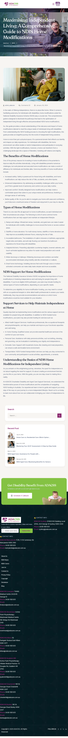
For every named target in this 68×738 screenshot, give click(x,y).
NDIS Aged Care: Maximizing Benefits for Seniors (33, 462)
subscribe (26, 531)
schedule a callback (21, 496)
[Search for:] (35, 415)
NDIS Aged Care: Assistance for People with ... (24, 454)
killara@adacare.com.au (8, 651)
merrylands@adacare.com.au (15, 548)
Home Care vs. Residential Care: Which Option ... (33, 437)
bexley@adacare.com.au (8, 718)
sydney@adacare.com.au (48, 529)
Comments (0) (25, 105)
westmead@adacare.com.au (10, 631)
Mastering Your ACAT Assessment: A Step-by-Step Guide (36, 446)
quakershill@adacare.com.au (10, 677)
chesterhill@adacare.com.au (10, 697)
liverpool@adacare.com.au (9, 605)
